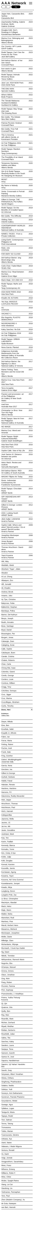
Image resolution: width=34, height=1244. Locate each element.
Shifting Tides (5, 715)
